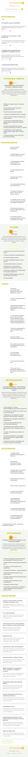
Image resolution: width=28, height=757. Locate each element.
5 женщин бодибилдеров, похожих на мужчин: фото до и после (13, 274)
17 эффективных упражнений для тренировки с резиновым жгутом (10, 51)
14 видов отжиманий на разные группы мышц (16, 492)
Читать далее (14, 99)
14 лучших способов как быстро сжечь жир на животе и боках (16, 192)
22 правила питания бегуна (10, 584)
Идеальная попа (7, 636)
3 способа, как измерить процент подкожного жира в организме (17, 209)
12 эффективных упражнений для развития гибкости (17, 454)
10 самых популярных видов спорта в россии (13, 260)
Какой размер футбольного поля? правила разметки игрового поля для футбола (13, 718)
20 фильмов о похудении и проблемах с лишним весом (14, 419)
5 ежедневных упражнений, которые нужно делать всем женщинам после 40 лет (14, 428)
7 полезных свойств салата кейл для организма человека (13, 136)
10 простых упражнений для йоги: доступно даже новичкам (12, 423)
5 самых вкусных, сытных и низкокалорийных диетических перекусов (15, 407)
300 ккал (14, 234)
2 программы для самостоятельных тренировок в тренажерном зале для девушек (17, 500)
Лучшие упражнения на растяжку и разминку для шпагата (12, 694)
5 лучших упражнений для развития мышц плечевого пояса (15, 577)
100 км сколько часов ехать (17, 485)
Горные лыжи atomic (8, 706)
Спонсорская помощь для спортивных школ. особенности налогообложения (13, 624)
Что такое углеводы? (9, 613)
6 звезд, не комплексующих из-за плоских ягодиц (14, 540)
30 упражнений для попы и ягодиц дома (17, 479)
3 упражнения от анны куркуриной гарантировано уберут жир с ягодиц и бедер (13, 131)
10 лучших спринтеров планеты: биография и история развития (16, 517)
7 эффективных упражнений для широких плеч (14, 563)
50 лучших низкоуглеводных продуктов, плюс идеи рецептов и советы (16, 290)
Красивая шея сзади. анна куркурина (13, 646)
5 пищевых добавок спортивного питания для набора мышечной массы (14, 388)
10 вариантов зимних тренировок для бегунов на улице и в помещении (13, 441)
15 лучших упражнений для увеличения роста (17, 184)
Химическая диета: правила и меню (13, 657)
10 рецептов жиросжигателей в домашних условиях (15, 463)
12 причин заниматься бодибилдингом (14, 255)
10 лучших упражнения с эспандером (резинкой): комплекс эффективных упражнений (13, 437)
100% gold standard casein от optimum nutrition (13, 104)
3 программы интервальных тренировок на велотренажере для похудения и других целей (14, 588)
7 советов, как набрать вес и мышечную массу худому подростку (14, 271)
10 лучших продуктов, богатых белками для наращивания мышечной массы (14, 559)
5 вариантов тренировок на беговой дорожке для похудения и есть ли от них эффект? (17, 307)
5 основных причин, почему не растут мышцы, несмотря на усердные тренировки (18, 201)
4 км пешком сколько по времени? (10, 23)
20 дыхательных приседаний (14, 148)
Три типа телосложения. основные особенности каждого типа (12, 601)
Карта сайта (13, 753)
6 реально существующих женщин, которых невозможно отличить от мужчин (15, 126)
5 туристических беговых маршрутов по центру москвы (14, 117)
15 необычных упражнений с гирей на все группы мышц (17, 509)
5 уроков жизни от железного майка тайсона (17, 337)
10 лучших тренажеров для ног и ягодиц (14, 114)
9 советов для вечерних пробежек (12, 111)
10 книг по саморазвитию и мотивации (17, 299)
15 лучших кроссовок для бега (17, 361)
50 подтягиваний (8, 278)
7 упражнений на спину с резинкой (12, 263)
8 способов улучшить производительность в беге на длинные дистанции (18, 218)
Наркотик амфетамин (9, 731)
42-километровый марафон (11, 257)
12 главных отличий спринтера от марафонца (12, 567)
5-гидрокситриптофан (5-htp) (9, 64)
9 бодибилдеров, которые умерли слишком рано (17, 155)
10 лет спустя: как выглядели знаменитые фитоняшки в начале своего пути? (18, 370)
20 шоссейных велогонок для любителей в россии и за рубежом (17, 345)
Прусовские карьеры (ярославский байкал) (12, 682)
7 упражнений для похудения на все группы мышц (13, 573)
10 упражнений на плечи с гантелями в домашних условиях (12, 524)
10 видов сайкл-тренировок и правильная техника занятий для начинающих (18, 471)
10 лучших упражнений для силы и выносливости (12, 581)
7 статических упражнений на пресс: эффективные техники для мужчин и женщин (13, 122)
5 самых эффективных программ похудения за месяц (12, 108)
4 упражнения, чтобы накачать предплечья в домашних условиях (12, 267)
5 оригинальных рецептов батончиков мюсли (13, 251)
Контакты (19, 753)
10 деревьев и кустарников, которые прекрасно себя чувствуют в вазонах (13, 415)
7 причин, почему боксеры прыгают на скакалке (13, 432)
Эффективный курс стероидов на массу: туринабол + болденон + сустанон (12, 669)
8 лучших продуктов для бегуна (17, 170)
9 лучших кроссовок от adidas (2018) (16, 177)
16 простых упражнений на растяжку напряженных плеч (17, 330)
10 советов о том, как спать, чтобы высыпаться (11, 36)
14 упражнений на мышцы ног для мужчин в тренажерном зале (17, 163)
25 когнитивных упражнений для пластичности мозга (15, 354)
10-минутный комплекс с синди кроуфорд (14, 570)
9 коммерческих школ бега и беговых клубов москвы (14, 86)
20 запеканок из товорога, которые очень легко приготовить (14, 411)
